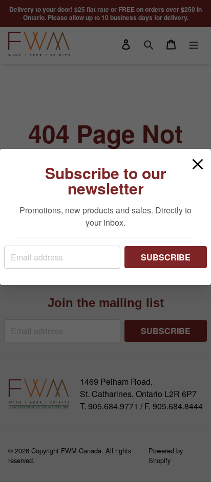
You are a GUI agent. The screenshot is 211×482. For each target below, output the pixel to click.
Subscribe (166, 257)
